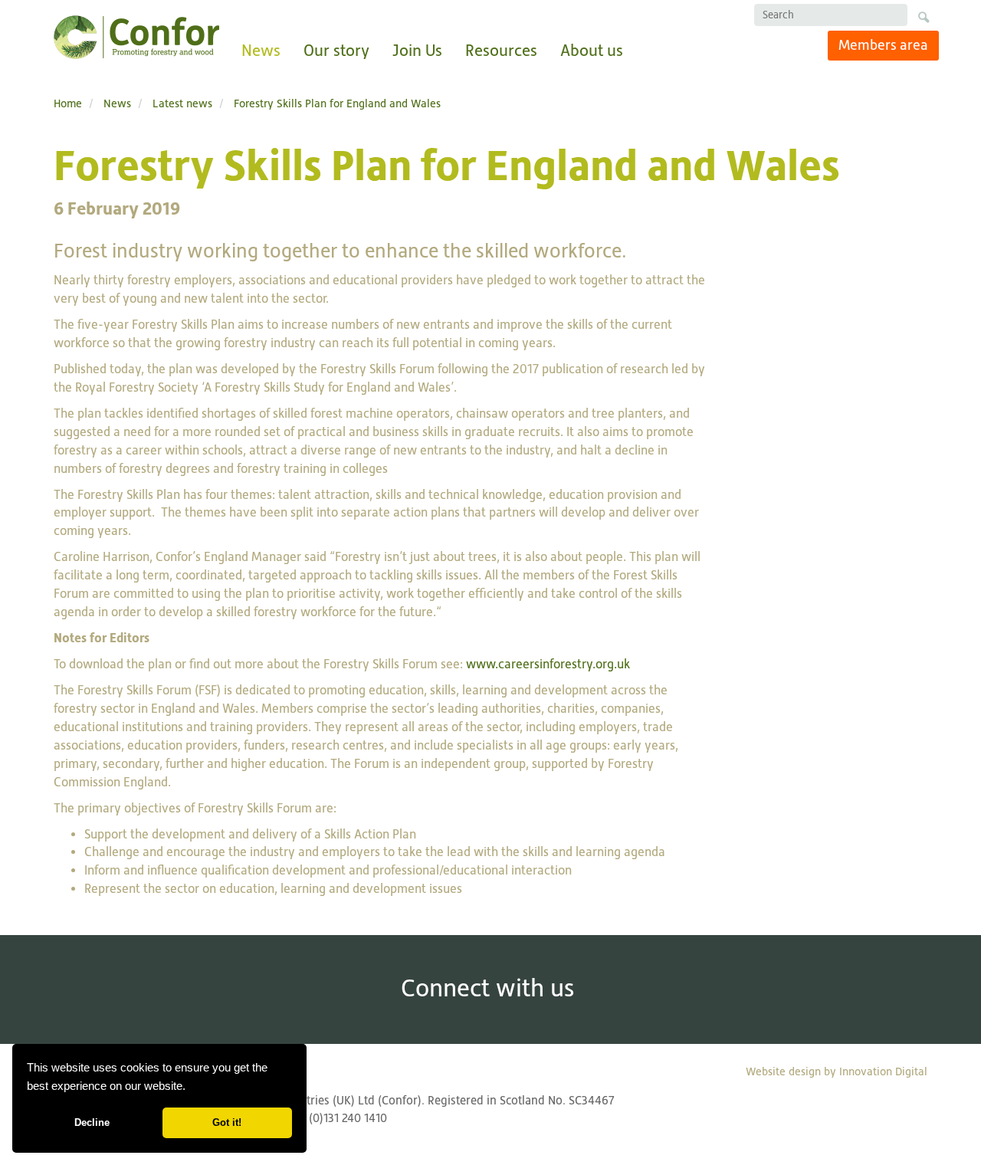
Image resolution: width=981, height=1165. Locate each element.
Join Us (417, 50)
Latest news (182, 103)
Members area (883, 45)
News (261, 50)
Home (68, 103)
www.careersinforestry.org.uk (548, 664)
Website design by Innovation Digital (836, 1071)
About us (591, 50)
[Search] (923, 19)
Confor (136, 37)
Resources (501, 50)
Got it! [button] (226, 1122)
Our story (336, 50)
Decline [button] (92, 1122)
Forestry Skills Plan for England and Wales (337, 103)
